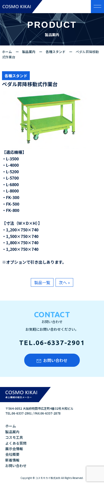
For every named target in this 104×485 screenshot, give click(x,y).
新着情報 (12, 460)
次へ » (64, 282)
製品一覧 (42, 282)
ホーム (7, 51)
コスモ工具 (14, 437)
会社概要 (12, 454)
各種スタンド (55, 51)
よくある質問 (16, 443)
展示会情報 (14, 448)
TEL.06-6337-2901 (52, 342)
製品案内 (28, 51)
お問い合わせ (55, 360)
